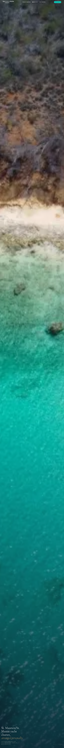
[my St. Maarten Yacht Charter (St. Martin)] (8, 2)
